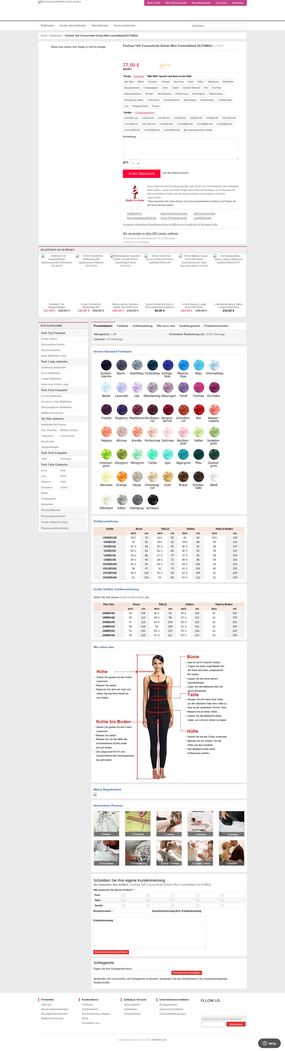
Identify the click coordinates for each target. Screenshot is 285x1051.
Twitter (131, 54)
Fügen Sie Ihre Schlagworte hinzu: (112, 968)
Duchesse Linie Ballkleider (56, 401)
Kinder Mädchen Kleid (54, 522)
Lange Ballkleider (51, 378)
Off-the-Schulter (69, 430)
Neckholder (47, 441)
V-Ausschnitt (67, 435)
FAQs (85, 1018)
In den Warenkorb (142, 173)
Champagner (48, 498)
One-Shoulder (49, 430)
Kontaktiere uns (91, 1023)
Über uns (46, 1004)
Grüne (63, 487)
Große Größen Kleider (132, 597)
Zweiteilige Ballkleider (53, 367)
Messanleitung (204, 213)
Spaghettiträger (50, 447)
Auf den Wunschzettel (175, 172)
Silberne (46, 481)
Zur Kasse (221, 2)
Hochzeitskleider (125, 25)
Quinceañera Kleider (53, 344)
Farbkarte (138, 76)
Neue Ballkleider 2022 (54, 355)
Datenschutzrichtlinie (171, 1009)
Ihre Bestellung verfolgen (96, 1013)
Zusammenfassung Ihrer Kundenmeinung (176, 911)
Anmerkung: (130, 136)
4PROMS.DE (158, 1039)
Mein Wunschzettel (176, 2)
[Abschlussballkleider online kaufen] (61, 10)
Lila (43, 476)
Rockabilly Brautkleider (54, 1013)
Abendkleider (100, 25)
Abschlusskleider (51, 350)
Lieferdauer (203, 218)
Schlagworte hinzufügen (187, 972)
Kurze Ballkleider (51, 373)
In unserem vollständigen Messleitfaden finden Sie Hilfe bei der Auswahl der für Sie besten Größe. (170, 224)
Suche (244, 26)
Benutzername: (102, 911)
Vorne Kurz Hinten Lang (54, 384)
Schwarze (46, 487)
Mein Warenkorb (201, 2)
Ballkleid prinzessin (52, 413)
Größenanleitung (144, 112)
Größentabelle (90, 1009)
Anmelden (238, 2)
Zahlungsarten (132, 1004)
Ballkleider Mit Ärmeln (53, 424)
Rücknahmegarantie (141, 218)
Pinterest (137, 54)
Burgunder (47, 504)
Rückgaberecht (168, 1004)
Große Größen (49, 338)
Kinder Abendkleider (73, 25)
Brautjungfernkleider (53, 516)
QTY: (126, 162)
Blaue (44, 493)
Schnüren (65, 458)
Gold (63, 481)
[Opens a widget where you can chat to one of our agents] (269, 1043)
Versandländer (132, 1013)
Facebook (125, 54)
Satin (44, 458)
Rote (63, 470)
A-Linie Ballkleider (51, 396)
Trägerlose (47, 435)
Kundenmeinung (103, 920)
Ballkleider (47, 25)
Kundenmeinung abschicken (111, 952)
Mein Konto (153, 2)
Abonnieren (236, 1024)
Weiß (63, 476)
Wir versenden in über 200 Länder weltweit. (151, 233)
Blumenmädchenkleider (55, 528)
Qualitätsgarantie (173, 218)
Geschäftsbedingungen (173, 1013)
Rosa (44, 470)
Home (43, 35)
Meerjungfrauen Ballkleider (56, 407)
